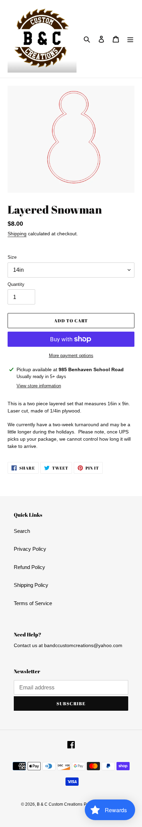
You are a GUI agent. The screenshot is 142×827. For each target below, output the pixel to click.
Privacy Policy (30, 549)
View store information (39, 385)
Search (22, 531)
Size (12, 257)
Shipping (17, 233)
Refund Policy (29, 567)
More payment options (71, 355)
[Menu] (130, 39)
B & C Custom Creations (59, 804)
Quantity (16, 284)
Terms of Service (33, 603)
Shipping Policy (31, 585)
